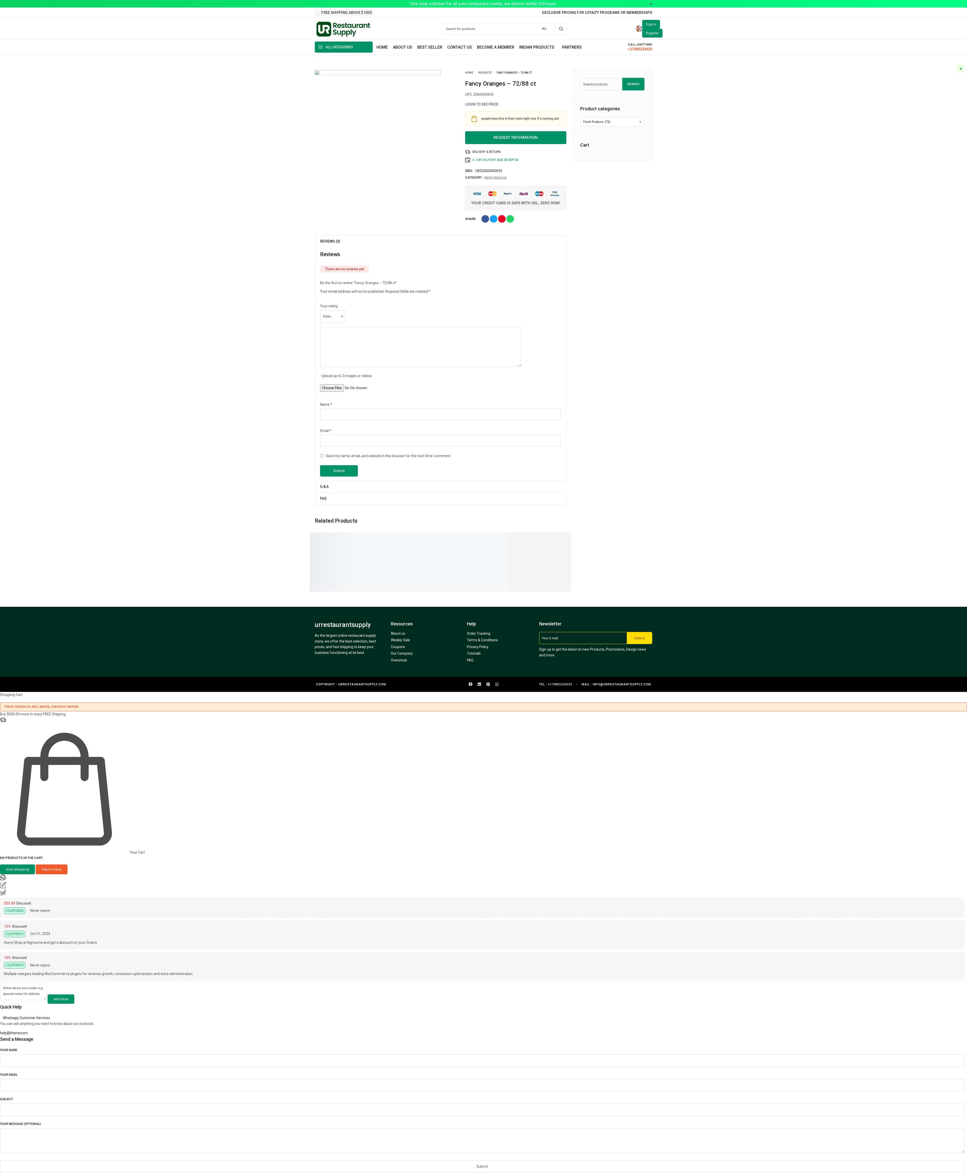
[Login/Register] (639, 29)
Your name (8, 1050)
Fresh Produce (495, 177)
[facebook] (381, 13)
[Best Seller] (429, 47)
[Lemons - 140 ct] (440, 535)
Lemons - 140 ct (441, 549)
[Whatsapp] (497, 684)
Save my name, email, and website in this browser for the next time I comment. (388, 456)
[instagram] (388, 13)
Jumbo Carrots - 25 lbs (504, 549)
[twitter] (396, 13)
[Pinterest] (488, 684)
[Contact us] (459, 47)
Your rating (329, 306)
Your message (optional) (20, 1124)
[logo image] (344, 28)
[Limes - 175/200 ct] (553, 535)
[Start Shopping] (17, 869)
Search (633, 84)
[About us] (402, 47)
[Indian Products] (538, 47)
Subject (6, 1099)
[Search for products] (561, 28)
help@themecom (14, 1033)
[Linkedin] (479, 684)
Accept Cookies (947, 1165)
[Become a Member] (495, 47)
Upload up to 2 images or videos (346, 376)
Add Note (61, 999)
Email (325, 431)
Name (326, 405)
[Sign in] (651, 24)
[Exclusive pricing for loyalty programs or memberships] (597, 13)
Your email (9, 1075)
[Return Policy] (51, 869)
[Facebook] (470, 684)
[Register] (652, 33)
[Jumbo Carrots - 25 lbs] (501, 535)
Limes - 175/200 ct (555, 549)
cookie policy (899, 1160)
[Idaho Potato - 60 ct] (332, 535)
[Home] (382, 47)
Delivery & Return (486, 152)
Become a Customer (332, 577)
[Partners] (572, 47)
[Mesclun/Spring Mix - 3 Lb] (392, 535)
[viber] (403, 13)
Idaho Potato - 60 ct (335, 549)
